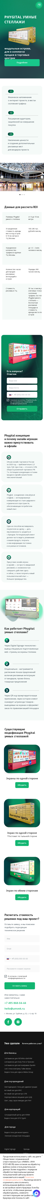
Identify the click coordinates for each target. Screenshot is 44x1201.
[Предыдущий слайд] (2, 177)
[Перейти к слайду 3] (24, 194)
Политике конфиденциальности (18, 1178)
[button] (22, 62)
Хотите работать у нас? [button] (32, 1043)
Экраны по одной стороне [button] (22, 778)
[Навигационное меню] (39, 4)
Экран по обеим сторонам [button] (22, 890)
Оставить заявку (19, 986)
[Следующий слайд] (42, 177)
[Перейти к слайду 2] (22, 194)
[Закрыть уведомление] (42, 1155)
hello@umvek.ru (14, 1008)
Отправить (22, 408)
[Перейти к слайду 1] (19, 194)
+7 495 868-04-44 (15, 1003)
